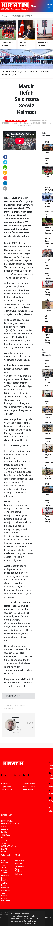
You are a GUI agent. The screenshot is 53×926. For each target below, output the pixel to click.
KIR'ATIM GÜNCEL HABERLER (22, 16)
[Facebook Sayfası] (2, 775)
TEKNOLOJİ (5, 835)
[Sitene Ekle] (34, 775)
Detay (28, 923)
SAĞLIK (4, 841)
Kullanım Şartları (29, 784)
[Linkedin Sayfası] (20, 775)
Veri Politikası (6, 789)
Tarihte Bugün (4, 884)
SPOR (3, 838)
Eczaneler (5, 875)
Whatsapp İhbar (29, 787)
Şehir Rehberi (4, 894)
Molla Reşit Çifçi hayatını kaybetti (48, 305)
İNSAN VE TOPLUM (8, 846)
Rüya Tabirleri (18, 870)
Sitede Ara (19, 861)
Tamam (39, 923)
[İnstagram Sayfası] (11, 775)
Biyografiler (19, 866)
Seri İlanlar (5, 891)
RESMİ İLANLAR (35, 7)
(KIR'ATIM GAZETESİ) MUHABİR (16, 730)
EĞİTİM (4, 832)
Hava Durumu (4, 862)
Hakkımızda (6, 784)
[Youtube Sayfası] (16, 775)
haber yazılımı (7, 918)
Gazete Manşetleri (5, 899)
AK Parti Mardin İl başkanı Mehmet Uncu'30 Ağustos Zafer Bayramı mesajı (48, 329)
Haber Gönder (28, 789)
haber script (4, 923)
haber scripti (5, 920)
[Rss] (25, 775)
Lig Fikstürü (4, 879)
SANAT (4, 849)
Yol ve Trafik (3, 867)
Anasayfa (5, 16)
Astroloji (18, 874)
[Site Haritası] (30, 775)
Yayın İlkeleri (6, 787)
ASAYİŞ (4, 826)
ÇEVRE (4, 852)
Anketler (18, 863)
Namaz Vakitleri (4, 871)
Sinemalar (5, 888)
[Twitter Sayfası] (7, 775)
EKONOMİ (5, 829)
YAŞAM (4, 843)
